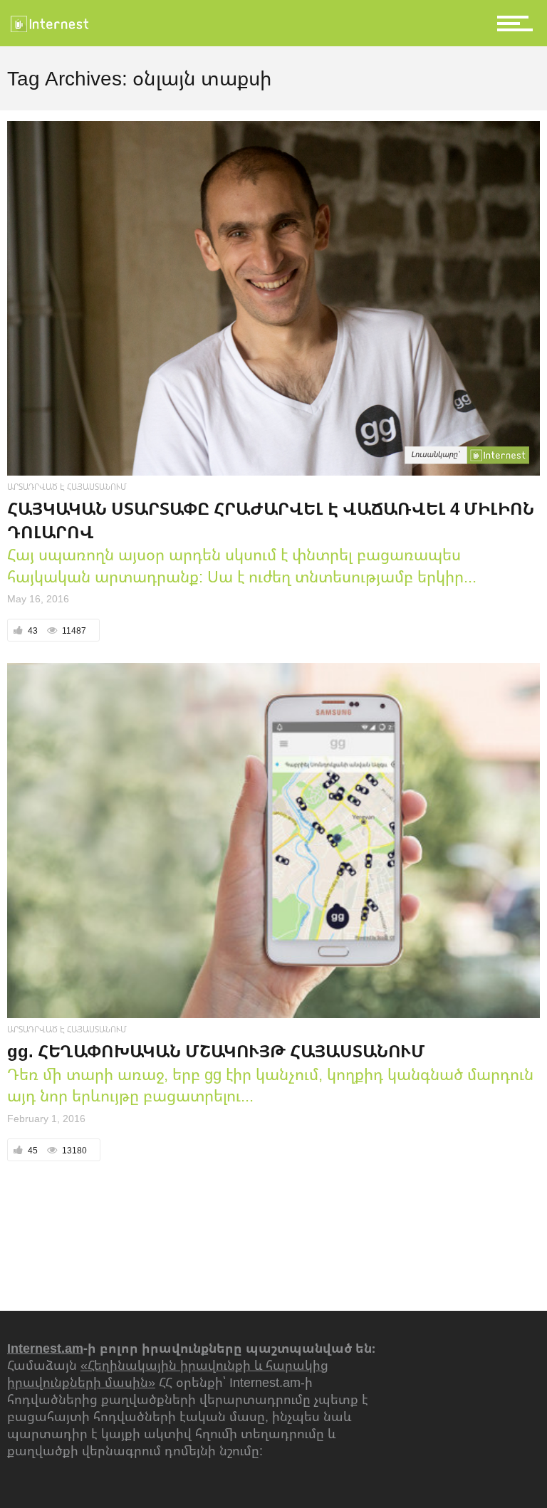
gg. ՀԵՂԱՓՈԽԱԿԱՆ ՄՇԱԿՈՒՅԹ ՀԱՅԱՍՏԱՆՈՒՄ (216, 1050)
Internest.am (45, 1347)
